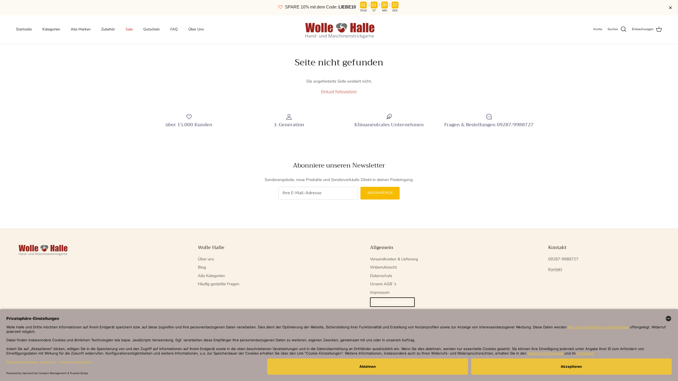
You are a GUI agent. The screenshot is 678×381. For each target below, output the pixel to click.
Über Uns (196, 29)
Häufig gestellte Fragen (218, 284)
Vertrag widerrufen (392, 302)
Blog (202, 267)
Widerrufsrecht (383, 267)
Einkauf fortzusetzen (339, 91)
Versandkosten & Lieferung (394, 259)
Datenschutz (381, 275)
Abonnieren (380, 192)
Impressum (380, 292)
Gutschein (151, 29)
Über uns (206, 259)
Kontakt (555, 269)
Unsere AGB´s (383, 284)
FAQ (174, 29)
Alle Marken (81, 29)
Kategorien (51, 29)
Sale (129, 29)
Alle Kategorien (211, 275)
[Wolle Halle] (339, 29)
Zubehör (108, 29)
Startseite (24, 29)
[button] (649, 7)
